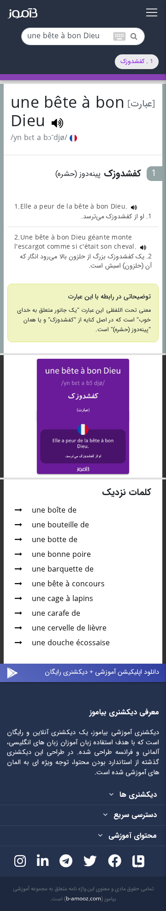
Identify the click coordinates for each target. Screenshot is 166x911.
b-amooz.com (83, 899)
